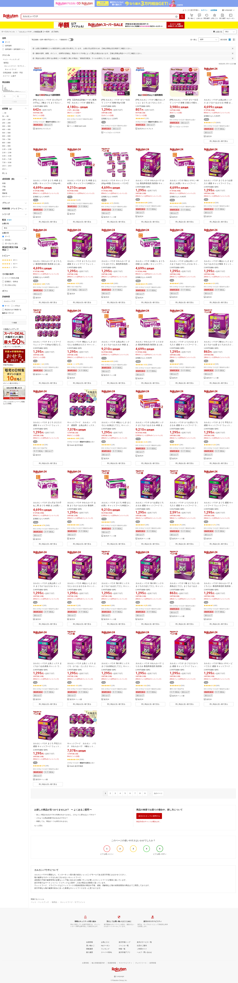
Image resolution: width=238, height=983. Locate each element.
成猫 (4, 190)
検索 (15, 102)
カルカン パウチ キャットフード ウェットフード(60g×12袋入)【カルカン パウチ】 (47, 345)
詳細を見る (116, 58)
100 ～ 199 (6, 120)
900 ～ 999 (6, 146)
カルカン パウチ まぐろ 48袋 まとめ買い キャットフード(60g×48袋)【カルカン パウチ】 (48, 183)
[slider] (2, 92)
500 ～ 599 (6, 133)
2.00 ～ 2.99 (6, 153)
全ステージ (6, 196)
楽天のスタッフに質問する (149, 816)
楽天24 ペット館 (110, 217)
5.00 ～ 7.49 (6, 159)
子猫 (4, 187)
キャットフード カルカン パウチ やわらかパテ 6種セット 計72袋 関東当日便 (81, 746)
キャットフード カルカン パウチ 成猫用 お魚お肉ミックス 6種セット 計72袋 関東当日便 (81, 425)
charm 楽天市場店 (76, 445)
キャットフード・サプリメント (72, 902)
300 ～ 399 (6, 126)
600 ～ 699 (6, 136)
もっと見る (38, 826)
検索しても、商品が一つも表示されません (52, 821)
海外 (10, 220)
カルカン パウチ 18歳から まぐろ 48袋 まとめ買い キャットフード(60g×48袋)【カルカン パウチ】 (150, 264)
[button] (228, 10)
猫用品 (54, 902)
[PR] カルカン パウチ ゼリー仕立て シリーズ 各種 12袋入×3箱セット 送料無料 (184, 103)
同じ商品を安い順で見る (219, 141)
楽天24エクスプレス (43, 129)
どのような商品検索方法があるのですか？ (52, 818)
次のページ (158, 793)
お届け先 (5, 223)
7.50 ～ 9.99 (6, 162)
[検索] (182, 16)
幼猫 (4, 183)
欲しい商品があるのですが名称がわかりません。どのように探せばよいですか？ (66, 815)
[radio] (3, 42)
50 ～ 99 (5, 116)
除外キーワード (8, 313)
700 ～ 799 (6, 139)
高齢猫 (4, 193)
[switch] (24, 248)
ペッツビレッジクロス (112, 132)
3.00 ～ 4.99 (6, 156)
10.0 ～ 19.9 (6, 166)
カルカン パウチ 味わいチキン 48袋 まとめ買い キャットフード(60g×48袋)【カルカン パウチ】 (184, 183)
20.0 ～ (5, 169)
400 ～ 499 (6, 129)
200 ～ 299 (6, 123)
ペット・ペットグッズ (40, 902)
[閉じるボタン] (232, 48)
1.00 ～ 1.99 (6, 149)
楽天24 (209, 136)
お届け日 (5, 233)
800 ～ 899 (6, 143)
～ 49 (4, 113)
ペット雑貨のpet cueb (78, 126)
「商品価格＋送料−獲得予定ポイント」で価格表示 (48, 40)
